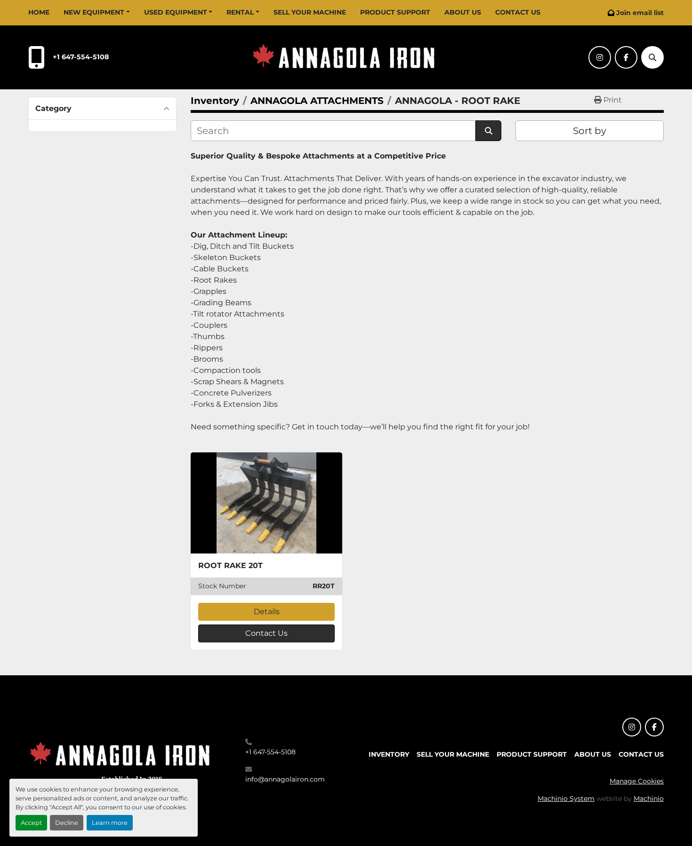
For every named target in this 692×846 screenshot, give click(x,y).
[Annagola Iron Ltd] (122, 760)
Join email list (640, 12)
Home (38, 12)
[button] (97, 12)
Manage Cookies (637, 781)
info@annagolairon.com (285, 779)
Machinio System (566, 798)
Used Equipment (175, 12)
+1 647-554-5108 (81, 57)
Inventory (389, 754)
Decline (66, 822)
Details (267, 611)
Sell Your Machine (310, 12)
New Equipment (94, 12)
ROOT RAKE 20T (230, 565)
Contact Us (517, 12)
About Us (462, 12)
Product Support (395, 12)
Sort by (589, 130)
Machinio (649, 798)
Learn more (110, 822)
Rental (240, 12)
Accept (31, 822)
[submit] (488, 130)
